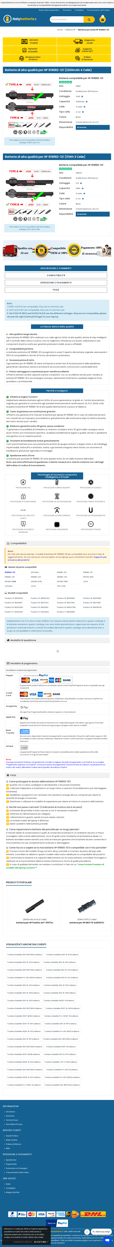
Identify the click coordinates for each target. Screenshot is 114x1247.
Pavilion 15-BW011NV (40, 607)
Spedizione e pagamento (56, 282)
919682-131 (87, 572)
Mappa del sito (13, 1192)
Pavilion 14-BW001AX (14, 598)
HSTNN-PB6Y (62, 581)
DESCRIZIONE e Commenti (56, 268)
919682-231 (10, 577)
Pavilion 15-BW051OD (92, 607)
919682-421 (62, 577)
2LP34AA (35, 572)
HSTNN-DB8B (10, 581)
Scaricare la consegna (16, 1168)
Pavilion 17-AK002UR (14, 612)
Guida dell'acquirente (48, 10)
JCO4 (33, 586)
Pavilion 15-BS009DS (66, 598)
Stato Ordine (11, 1140)
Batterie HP (70, 29)
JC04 (85, 581)
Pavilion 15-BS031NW (92, 598)
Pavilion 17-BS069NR (66, 612)
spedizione (11, 1160)
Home (60, 29)
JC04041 (8, 586)
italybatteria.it (56, 1231)
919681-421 (61, 572)
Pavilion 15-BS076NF (92, 602)
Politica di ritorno (13, 1144)
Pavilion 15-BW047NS (66, 607)
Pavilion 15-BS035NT (14, 602)
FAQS (56, 289)
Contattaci (79, 10)
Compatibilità (56, 275)
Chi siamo (67, 10)
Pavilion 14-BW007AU (40, 598)
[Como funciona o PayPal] (57, 1223)
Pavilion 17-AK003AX (40, 612)
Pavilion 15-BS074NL (66, 602)
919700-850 (88, 577)
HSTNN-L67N (36, 581)
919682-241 (36, 577)
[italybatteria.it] (20, 22)
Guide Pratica (12, 1135)
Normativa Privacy (14, 1124)
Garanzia (10, 1116)
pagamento (11, 1164)
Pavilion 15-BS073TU (40, 602)
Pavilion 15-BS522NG (14, 607)
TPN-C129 (61, 586)
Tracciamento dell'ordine (98, 10)
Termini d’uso (12, 1120)
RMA (8, 1148)
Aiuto (8, 1184)
